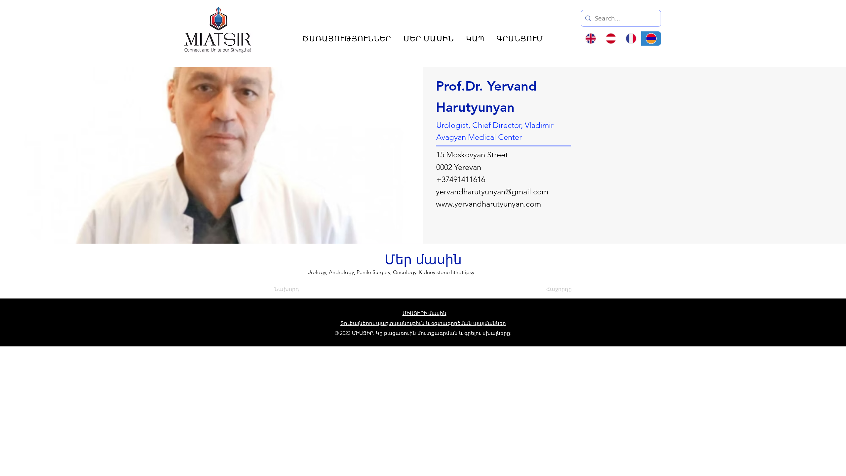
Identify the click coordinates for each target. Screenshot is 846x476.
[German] (611, 38)
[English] (591, 38)
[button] (735, 15)
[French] (631, 38)
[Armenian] (651, 38)
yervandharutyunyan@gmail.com (492, 191)
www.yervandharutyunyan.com (488, 204)
